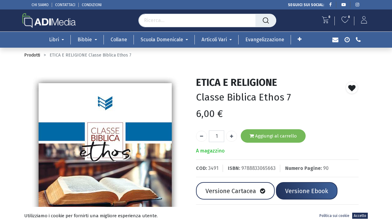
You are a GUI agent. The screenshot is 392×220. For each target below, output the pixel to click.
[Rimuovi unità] (201, 136)
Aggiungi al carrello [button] (275, 136)
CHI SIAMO (40, 5)
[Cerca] (265, 20)
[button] (299, 39)
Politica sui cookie (334, 216)
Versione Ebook (306, 191)
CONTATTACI (65, 5)
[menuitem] (119, 39)
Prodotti (32, 55)
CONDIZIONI (92, 5)
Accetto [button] (360, 216)
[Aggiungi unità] (231, 136)
